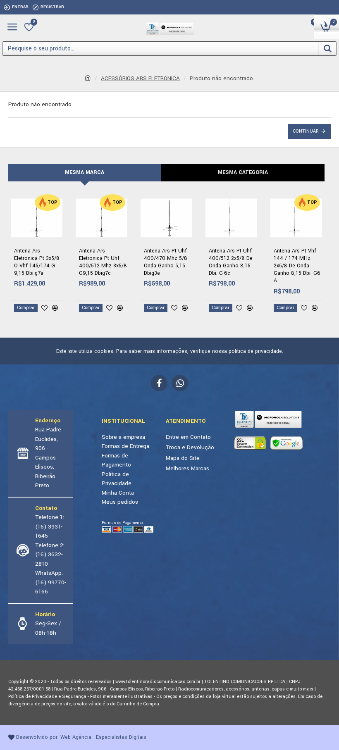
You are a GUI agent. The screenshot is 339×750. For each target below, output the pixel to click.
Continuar (306, 131)
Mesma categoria (243, 172)
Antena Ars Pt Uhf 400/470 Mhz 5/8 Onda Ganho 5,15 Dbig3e (165, 262)
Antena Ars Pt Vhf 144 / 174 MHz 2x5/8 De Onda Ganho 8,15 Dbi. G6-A (298, 266)
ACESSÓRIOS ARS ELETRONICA (140, 78)
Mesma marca (84, 172)
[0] (29, 26)
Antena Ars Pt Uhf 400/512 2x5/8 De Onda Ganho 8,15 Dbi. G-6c (231, 262)
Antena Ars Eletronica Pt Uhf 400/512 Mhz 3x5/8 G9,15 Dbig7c (103, 262)
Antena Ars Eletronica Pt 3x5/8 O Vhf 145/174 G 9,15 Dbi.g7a (37, 262)
